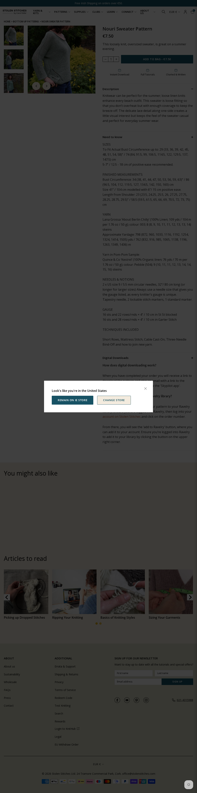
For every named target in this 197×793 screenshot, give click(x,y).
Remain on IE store (72, 400)
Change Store (114, 400)
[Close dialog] (145, 388)
